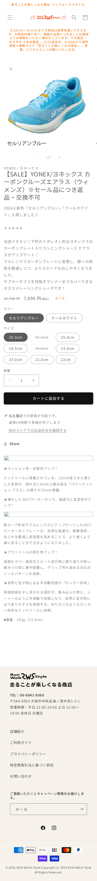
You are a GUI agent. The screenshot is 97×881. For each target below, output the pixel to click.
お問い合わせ (21, 776)
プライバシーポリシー (28, 753)
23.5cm (67, 348)
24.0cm (43, 349)
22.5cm (41, 359)
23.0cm (15, 359)
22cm (66, 359)
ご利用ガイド (21, 742)
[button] (9, 17)
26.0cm (15, 337)
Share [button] (14, 443)
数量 (7, 370)
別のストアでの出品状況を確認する (38, 430)
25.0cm (67, 337)
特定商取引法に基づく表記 (31, 764)
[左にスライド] (37, 157)
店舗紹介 (17, 731)
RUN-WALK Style (28, 867)
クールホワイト (64, 317)
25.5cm (43, 338)
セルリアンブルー (24, 317)
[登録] (81, 809)
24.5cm (15, 348)
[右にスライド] (59, 157)
